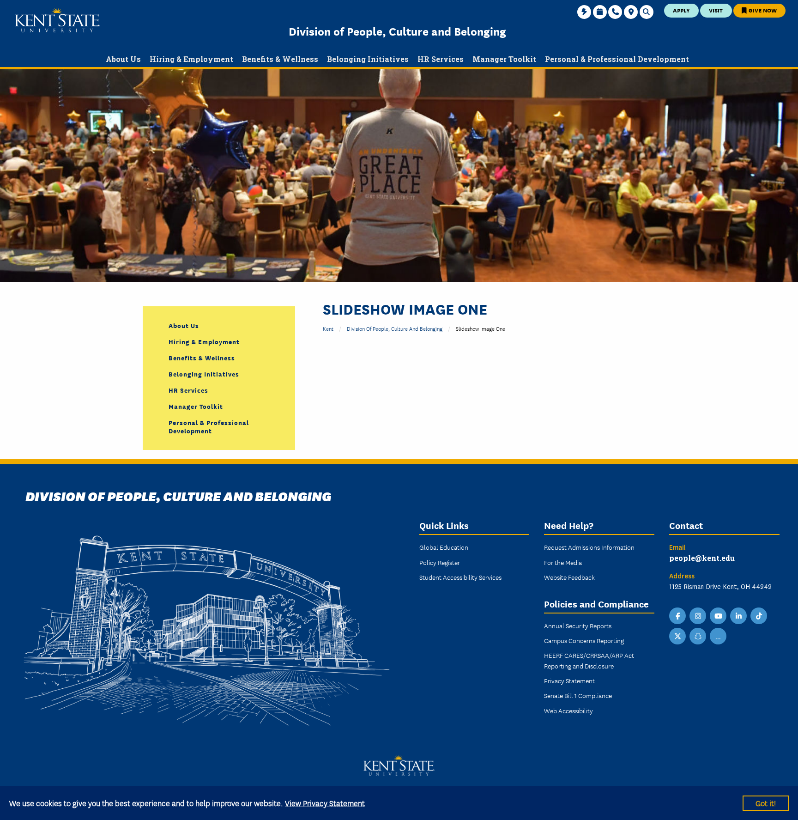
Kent (328, 328)
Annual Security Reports (577, 625)
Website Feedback (569, 577)
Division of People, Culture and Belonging (397, 31)
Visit (716, 10)
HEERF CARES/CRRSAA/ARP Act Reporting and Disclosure (589, 660)
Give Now (762, 10)
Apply (681, 10)
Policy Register (439, 562)
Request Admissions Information (589, 547)
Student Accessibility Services (460, 577)
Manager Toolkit (196, 406)
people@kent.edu (702, 558)
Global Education (443, 547)
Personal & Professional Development (209, 426)
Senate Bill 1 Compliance (578, 695)
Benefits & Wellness (202, 357)
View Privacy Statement (325, 802)
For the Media (563, 562)
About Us (184, 325)
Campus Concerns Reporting (584, 640)
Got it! (766, 802)
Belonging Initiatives (204, 374)
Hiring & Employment (204, 341)
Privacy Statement (569, 680)
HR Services (188, 390)
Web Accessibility (568, 710)
